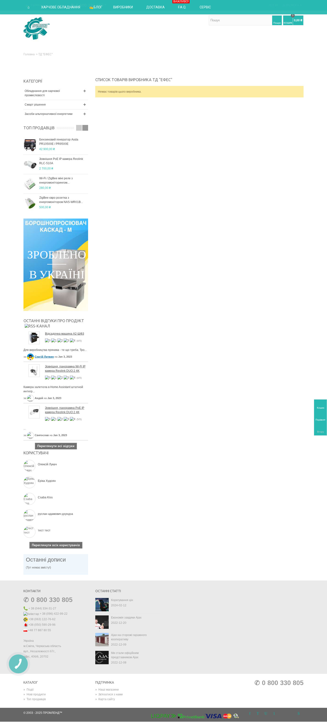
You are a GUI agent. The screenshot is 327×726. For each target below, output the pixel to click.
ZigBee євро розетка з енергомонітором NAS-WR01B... (61, 200)
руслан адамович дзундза (55, 514)
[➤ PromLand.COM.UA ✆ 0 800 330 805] (36, 28)
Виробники (123, 7)
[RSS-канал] (37, 326)
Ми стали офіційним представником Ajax (125, 655)
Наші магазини (107, 689)
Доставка (155, 7)
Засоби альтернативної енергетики (49, 114)
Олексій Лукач (47, 464)
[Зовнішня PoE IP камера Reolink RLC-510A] (30, 164)
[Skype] (298, 714)
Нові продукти (34, 694)
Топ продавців (39, 128)
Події (28, 689)
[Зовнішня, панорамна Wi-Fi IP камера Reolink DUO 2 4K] (34, 370)
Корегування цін (122, 600)
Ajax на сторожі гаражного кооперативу (129, 637)
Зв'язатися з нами (109, 694)
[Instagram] (282, 714)
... (24, 428)
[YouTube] (266, 714)
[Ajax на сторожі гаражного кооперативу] (102, 639)
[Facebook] (250, 714)
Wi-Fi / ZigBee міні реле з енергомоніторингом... (56, 180)
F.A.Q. (181, 4)
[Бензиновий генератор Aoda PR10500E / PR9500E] (30, 145)
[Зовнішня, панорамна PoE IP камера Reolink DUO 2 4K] (34, 411)
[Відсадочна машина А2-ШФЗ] (34, 337)
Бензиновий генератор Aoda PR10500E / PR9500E (58, 142)
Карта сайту (105, 699)
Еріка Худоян (47, 481)
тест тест (44, 530)
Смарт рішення (35, 104)
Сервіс (205, 7)
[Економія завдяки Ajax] (102, 622)
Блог (98, 7)
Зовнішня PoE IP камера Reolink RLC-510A (61, 161)
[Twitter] (258, 714)
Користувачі (36, 453)
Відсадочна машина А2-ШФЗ (64, 333)
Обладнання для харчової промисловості (42, 93)
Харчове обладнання (60, 7)
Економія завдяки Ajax (126, 617)
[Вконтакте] (290, 714)
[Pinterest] (274, 714)
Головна (29, 54)
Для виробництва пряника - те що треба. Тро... (55, 350)
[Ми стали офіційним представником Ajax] (102, 657)
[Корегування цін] (102, 604)
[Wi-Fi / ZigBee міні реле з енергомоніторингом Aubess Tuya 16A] (30, 183)
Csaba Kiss (45, 497)
